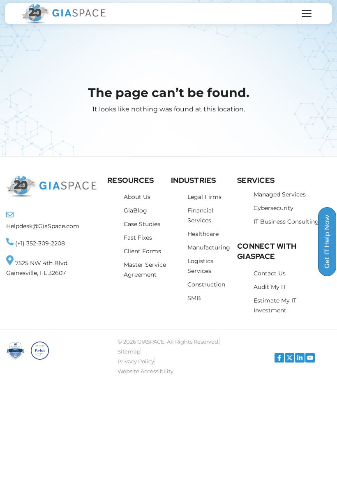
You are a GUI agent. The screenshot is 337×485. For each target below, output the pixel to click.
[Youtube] (310, 358)
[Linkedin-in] (300, 358)
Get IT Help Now (327, 241)
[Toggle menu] (307, 14)
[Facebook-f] (279, 358)
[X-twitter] (289, 358)
